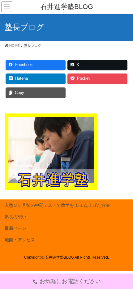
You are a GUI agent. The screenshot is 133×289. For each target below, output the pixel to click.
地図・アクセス (20, 239)
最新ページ (15, 228)
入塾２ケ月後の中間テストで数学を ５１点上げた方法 (57, 205)
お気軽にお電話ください (70, 281)
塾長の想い (15, 216)
